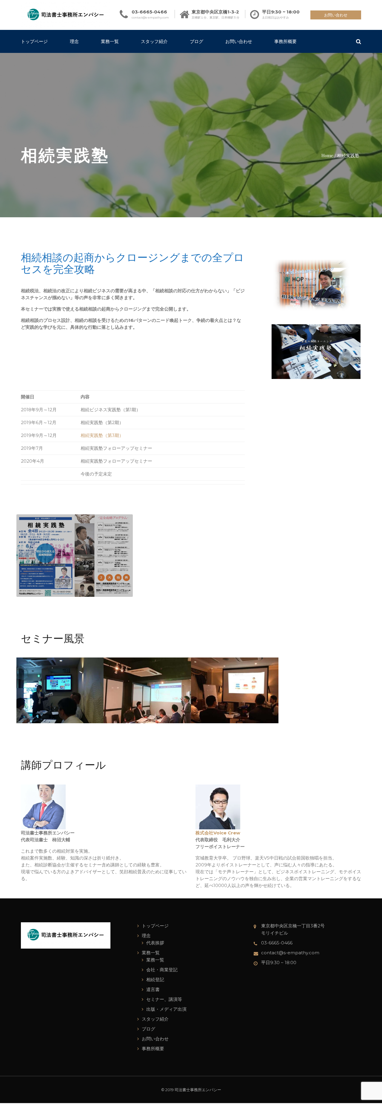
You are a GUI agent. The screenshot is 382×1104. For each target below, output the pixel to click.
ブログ (196, 41)
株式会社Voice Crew (217, 833)
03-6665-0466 (149, 11)
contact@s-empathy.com (150, 17)
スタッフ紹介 (154, 41)
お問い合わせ (335, 15)
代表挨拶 (155, 943)
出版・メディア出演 (166, 1009)
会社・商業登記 (162, 970)
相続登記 (155, 979)
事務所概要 (285, 41)
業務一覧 (110, 41)
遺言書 (153, 989)
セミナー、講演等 (164, 999)
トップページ (34, 41)
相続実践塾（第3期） (102, 435)
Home (327, 155)
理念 (74, 41)
